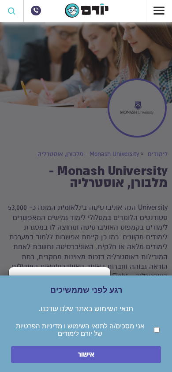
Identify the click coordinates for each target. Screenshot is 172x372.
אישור (86, 354)
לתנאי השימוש (87, 326)
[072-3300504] (36, 10)
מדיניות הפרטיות (39, 326)
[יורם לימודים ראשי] (87, 15)
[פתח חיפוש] (12, 11)
